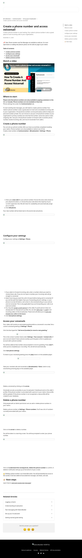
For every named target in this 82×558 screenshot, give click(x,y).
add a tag (39, 310)
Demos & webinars (26, 550)
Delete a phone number (13, 57)
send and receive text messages (21, 483)
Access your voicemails (13, 56)
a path (46, 310)
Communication (17, 19)
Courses (35, 550)
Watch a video (68, 25)
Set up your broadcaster (29, 19)
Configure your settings (13, 54)
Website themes (44, 550)
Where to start (68, 28)
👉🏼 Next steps (68, 41)
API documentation (55, 550)
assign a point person (20, 308)
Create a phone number (13, 52)
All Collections (7, 19)
